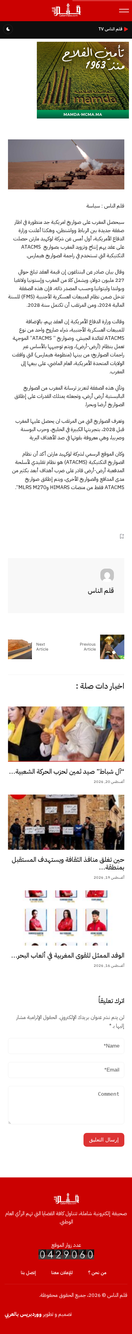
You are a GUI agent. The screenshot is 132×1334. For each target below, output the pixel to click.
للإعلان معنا (62, 1272)
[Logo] (66, 16)
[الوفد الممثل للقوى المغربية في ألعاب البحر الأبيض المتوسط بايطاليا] (66, 918)
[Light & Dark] (8, 29)
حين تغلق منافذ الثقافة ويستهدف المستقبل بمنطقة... (68, 864)
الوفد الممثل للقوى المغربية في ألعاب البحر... (67, 955)
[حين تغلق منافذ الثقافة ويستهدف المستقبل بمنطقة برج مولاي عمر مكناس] (66, 822)
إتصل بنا (28, 1272)
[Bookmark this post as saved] (121, 536)
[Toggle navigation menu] (124, 10)
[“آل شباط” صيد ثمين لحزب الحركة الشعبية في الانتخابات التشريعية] (66, 734)
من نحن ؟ (97, 1272)
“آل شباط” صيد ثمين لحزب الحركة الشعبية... (66, 771)
